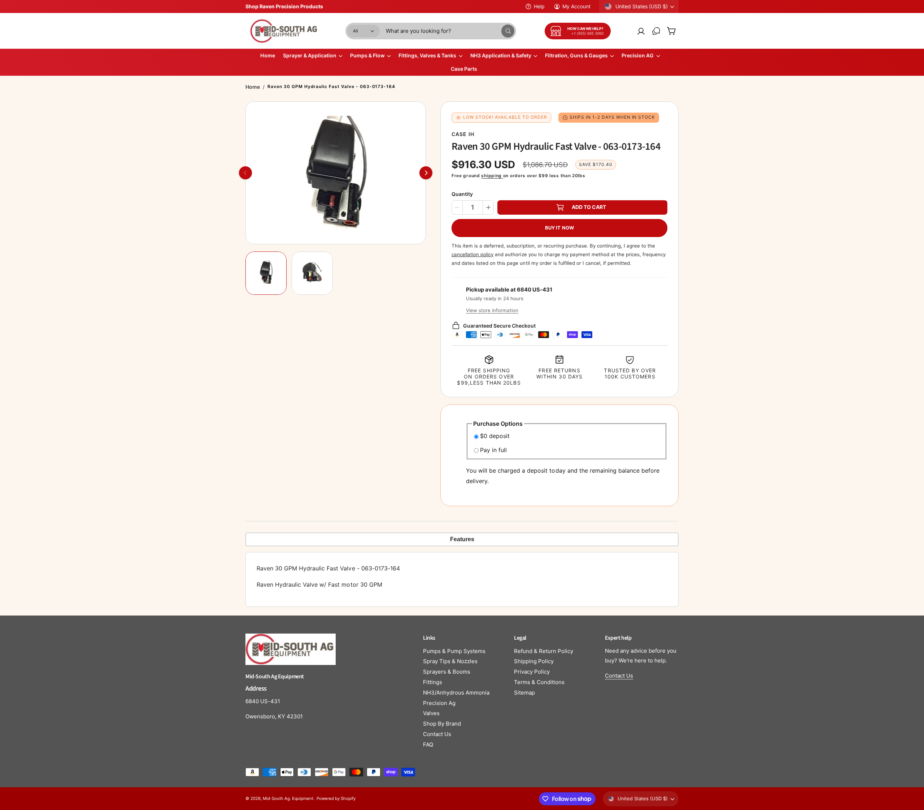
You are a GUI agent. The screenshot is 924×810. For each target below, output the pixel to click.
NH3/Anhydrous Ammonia (456, 692)
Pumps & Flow (367, 55)
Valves (431, 713)
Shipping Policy (534, 661)
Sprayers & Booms (446, 671)
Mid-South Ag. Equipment (288, 798)
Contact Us (437, 734)
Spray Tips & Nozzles (450, 661)
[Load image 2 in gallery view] (312, 273)
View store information (492, 310)
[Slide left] (245, 172)
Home (252, 87)
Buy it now (559, 228)
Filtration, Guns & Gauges (576, 55)
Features (462, 539)
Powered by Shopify (336, 798)
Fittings (432, 682)
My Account (576, 6)
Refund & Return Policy (543, 651)
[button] (671, 31)
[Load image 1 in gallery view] (266, 273)
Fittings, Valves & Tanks (427, 55)
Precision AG (638, 55)
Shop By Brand (442, 723)
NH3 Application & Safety (500, 55)
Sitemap (524, 692)
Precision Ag (439, 703)
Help (539, 6)
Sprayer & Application (309, 55)
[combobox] (450, 31)
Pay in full (493, 450)
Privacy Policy (532, 671)
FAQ (428, 744)
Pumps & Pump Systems (454, 651)
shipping (492, 175)
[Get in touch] (656, 31)
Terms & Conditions (539, 682)
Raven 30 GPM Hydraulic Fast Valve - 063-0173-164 (331, 86)
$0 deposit (495, 435)
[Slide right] (425, 172)
